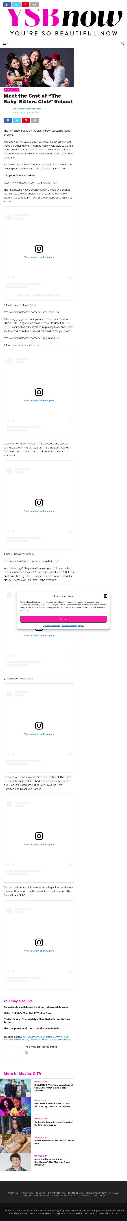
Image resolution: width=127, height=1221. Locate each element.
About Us (13, 1193)
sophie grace (21, 1039)
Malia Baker (29, 1037)
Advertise (27, 1193)
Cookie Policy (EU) (96, 1193)
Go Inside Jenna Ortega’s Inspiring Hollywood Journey (36, 1007)
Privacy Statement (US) (65, 1195)
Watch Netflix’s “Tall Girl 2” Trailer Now (27, 1013)
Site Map (114, 1193)
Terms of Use (75, 1193)
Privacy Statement (69, 625)
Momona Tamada (45, 1037)
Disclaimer (99, 1195)
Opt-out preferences (51, 625)
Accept (63, 619)
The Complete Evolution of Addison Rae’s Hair (31, 1028)
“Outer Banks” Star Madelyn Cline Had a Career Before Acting (37, 1021)
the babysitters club (41, 1039)
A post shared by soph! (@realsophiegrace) (39, 295)
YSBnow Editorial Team (28, 108)
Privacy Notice (56, 1193)
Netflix (59, 1037)
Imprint (81, 625)
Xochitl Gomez (62, 1039)
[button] (105, 596)
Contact (40, 1193)
